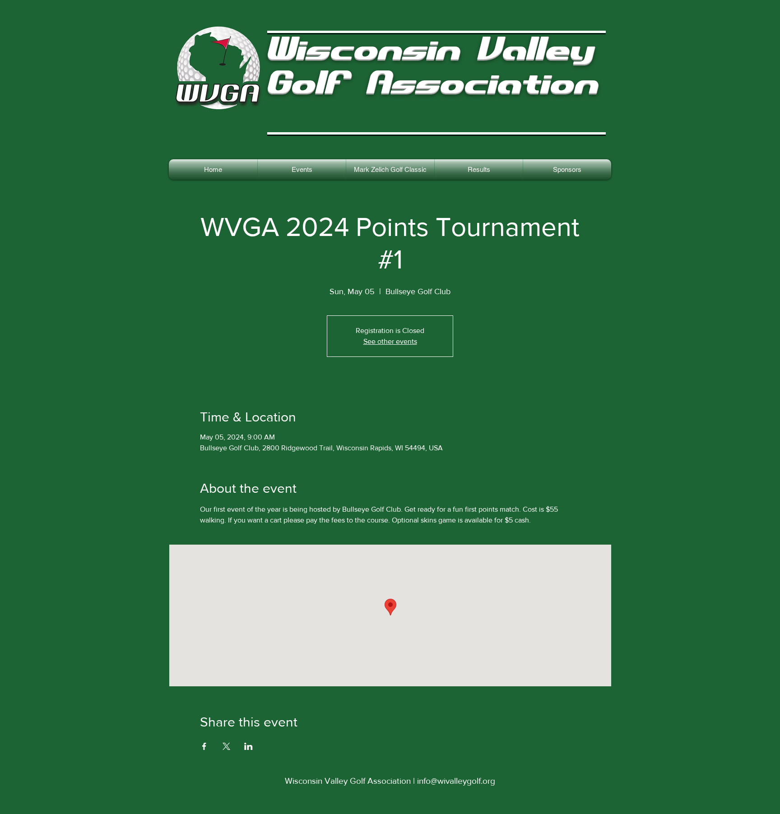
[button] (479, 169)
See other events (390, 341)
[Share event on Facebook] (204, 746)
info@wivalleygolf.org (456, 781)
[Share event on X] (226, 746)
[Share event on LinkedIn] (248, 746)
